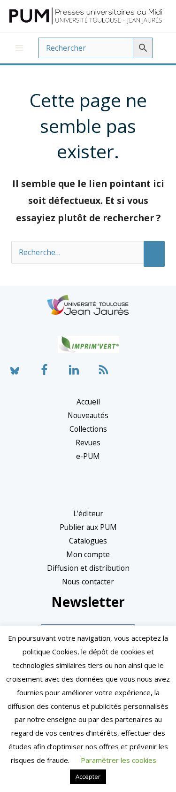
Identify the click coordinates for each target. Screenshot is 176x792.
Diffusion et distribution (88, 568)
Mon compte (88, 554)
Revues (88, 442)
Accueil (88, 401)
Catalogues (88, 541)
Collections (88, 429)
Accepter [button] (88, 776)
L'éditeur (88, 513)
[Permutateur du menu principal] (19, 48)
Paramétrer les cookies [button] (118, 760)
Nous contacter (88, 581)
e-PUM (88, 456)
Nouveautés (88, 415)
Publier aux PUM (88, 527)
